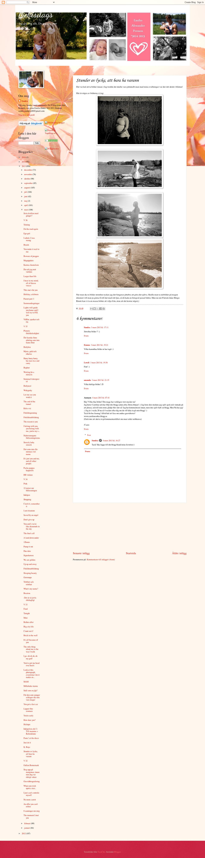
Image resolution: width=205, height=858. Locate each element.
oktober (27, 178)
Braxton (27, 593)
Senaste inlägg (81, 553)
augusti (27, 187)
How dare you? (30, 720)
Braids (26, 244)
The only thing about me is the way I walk (31, 649)
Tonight (27, 613)
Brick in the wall (30, 635)
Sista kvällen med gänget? (31, 214)
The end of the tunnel (29, 402)
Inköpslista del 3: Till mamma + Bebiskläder (31, 731)
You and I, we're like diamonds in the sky (32, 526)
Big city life (29, 626)
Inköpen (27, 494)
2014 (24, 161)
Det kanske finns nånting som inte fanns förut (32, 340)
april (26, 205)
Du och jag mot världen (30, 270)
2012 (24, 833)
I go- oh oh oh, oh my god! (30, 657)
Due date (27, 551)
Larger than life (30, 276)
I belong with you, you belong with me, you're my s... (32, 428)
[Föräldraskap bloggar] (55, 122)
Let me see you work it (30, 395)
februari (27, 823)
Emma (87, 344)
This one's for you (30, 290)
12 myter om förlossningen (30, 489)
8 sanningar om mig (32, 810)
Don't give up (29, 519)
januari (27, 827)
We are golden (29, 559)
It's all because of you (31, 641)
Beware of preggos (31, 256)
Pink (25, 483)
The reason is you (31, 421)
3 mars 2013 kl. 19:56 (99, 362)
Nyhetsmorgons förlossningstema (32, 436)
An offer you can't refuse (31, 805)
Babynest (27, 385)
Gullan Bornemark (31, 765)
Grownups (28, 577)
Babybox (27, 347)
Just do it (27, 742)
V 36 (25, 220)
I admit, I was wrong (29, 239)
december (28, 169)
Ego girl (27, 233)
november (28, 174)
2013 (24, 166)
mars (26, 209)
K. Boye (27, 747)
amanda (87, 380)
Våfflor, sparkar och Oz (31, 320)
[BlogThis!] (94, 308)
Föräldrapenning (30, 412)
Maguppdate (29, 260)
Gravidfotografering (32, 781)
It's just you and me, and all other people (32, 461)
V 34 (25, 479)
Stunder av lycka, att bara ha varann (31, 754)
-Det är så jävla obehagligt (30, 598)
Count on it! (28, 631)
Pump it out (28, 546)
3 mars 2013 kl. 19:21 (99, 344)
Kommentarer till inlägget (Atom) (101, 559)
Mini (26, 617)
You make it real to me (31, 250)
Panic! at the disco (31, 738)
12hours (27, 542)
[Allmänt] (51, 140)
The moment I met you (31, 816)
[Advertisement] (130, 527)
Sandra (87, 327)
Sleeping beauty (30, 573)
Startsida (131, 553)
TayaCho (101, 851)
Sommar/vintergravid (31, 380)
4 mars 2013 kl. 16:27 (111, 440)
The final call (29, 533)
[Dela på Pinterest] (103, 308)
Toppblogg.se (50, 133)
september (28, 183)
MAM (26, 681)
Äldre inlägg (179, 553)
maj (26, 200)
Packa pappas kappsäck (29, 469)
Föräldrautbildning (31, 417)
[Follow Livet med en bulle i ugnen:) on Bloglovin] (31, 124)
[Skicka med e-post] (91, 308)
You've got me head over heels (31, 664)
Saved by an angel (31, 515)
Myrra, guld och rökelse (30, 352)
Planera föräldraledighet (31, 332)
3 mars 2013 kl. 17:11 (99, 327)
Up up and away (30, 564)
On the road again (31, 228)
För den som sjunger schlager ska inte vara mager (32, 697)
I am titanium (29, 510)
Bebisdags (35, 14)
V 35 (25, 326)
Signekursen (28, 555)
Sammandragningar (31, 303)
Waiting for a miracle (29, 373)
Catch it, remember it (32, 505)
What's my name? (31, 588)
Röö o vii (27, 408)
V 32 (25, 760)
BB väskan (28, 474)
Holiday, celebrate (31, 294)
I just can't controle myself (31, 793)
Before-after (28, 622)
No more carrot (30, 799)
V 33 (25, 604)
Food (26, 608)
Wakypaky (28, 390)
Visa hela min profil (26, 114)
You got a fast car (31, 704)
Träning (27, 224)
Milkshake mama (31, 686)
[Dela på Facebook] (100, 308)
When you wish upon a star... (30, 787)
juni (26, 196)
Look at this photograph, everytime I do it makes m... (32, 673)
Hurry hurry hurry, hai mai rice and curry (31, 361)
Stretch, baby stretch (29, 443)
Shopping (27, 499)
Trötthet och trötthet (28, 583)
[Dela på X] (97, 308)
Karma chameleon (31, 264)
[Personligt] (50, 130)
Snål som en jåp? (30, 690)
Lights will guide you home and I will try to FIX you (31, 311)
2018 (24, 157)
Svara (86, 335)
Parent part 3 (29, 298)
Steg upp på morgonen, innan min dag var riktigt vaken (31, 773)
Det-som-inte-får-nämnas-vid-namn (31, 452)
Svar (89, 435)
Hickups (27, 724)
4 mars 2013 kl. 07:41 (101, 397)
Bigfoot (27, 367)
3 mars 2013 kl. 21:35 (100, 380)
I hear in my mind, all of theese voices (31, 283)
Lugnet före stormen (28, 709)
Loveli (86, 362)
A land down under (31, 537)
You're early (28, 715)
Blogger (117, 851)
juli (26, 191)
